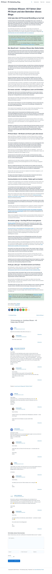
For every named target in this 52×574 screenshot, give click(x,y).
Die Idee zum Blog (11, 223)
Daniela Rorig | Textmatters (19, 348)
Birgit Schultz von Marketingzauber (18, 39)
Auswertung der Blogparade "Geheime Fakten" (23, 386)
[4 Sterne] (11, 307)
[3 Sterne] (10, 307)
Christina (16, 393)
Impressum (48, 2)
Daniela (15, 462)
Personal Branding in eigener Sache (27, 44)
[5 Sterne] (12, 307)
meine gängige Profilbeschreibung (29, 288)
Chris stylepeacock (18, 495)
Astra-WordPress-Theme (39, 569)
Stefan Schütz (18, 335)
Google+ (18, 303)
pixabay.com (17, 304)
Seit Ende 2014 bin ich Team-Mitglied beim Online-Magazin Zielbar (21, 228)
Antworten (40, 334)
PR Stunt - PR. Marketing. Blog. (11, 2)
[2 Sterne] (9, 307)
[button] (31, 2)
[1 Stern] (8, 307)
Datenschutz (36, 2)
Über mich (42, 2)
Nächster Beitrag (40, 315)
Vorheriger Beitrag (12, 315)
